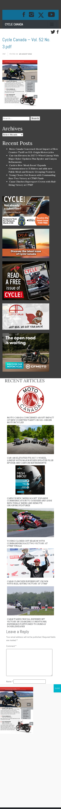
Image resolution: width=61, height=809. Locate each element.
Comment (11, 646)
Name (9, 681)
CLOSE (57, 688)
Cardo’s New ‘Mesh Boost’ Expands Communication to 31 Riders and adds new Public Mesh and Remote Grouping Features (32, 168)
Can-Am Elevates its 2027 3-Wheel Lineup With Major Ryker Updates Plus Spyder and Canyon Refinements (34, 158)
